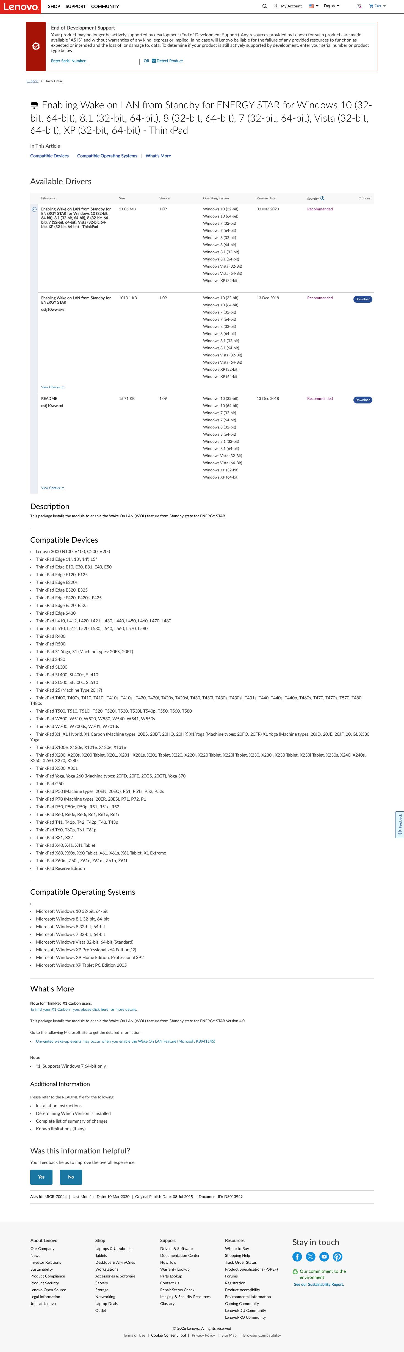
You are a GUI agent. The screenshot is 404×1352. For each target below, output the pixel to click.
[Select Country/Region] (314, 6)
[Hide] (34, 210)
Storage (101, 1290)
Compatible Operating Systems (107, 156)
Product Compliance (48, 1276)
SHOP (54, 6)
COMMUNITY (105, 6)
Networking (105, 1297)
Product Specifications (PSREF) (251, 1269)
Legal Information (45, 1297)
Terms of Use (134, 1335)
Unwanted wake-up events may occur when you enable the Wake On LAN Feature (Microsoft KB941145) (125, 1041)
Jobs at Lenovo (43, 1304)
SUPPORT (76, 6)
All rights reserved (216, 1329)
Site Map (229, 1335)
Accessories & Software (115, 1276)
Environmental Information (248, 1297)
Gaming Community (242, 1304)
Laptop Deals (106, 1304)
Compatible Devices (49, 156)
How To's (168, 1263)
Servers (101, 1283)
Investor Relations (46, 1263)
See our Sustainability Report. (319, 1285)
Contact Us (169, 1283)
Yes (41, 1177)
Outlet (100, 1311)
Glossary (167, 1304)
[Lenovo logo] (20, 7)
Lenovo (193, 1329)
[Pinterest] (337, 1258)
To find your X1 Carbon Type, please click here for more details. (83, 1010)
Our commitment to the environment (323, 1274)
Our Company (42, 1249)
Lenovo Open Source (48, 1290)
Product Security (45, 1283)
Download (362, 299)
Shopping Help (237, 1256)
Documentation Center (180, 1256)
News (35, 1256)
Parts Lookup (171, 1276)
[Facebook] (297, 1258)
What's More (158, 156)
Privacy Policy (203, 1335)
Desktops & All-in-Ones (115, 1263)
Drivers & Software (176, 1249)
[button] (264, 6)
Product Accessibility (242, 1290)
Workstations (106, 1269)
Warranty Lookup (175, 1269)
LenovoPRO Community (245, 1318)
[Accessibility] (347, 6)
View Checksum (52, 387)
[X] (311, 1258)
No (71, 1177)
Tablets (101, 1256)
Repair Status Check (177, 1290)
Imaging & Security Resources (185, 1297)
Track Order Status (241, 1263)
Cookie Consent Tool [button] (168, 1335)
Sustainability (42, 1269)
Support (32, 81)
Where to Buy (237, 1249)
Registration (235, 1283)
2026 (181, 1329)
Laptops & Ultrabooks (113, 1249)
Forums (231, 1276)
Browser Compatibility (262, 1335)
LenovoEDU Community (245, 1311)
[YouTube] (324, 1258)
